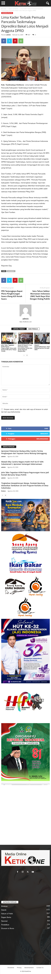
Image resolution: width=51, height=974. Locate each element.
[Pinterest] (15, 40)
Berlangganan (42, 439)
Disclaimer (11, 967)
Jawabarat (11, 271)
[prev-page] (24, 355)
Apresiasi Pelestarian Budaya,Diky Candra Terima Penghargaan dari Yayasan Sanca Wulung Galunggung (24, 452)
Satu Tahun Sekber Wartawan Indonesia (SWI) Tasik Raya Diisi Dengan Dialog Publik (40, 295)
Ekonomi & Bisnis (7, 928)
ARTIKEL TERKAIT (19, 329)
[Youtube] (33, 872)
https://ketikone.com (25, 321)
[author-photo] (25, 310)
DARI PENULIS (33, 329)
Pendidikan (5, 925)
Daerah (3, 910)
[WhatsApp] (20, 40)
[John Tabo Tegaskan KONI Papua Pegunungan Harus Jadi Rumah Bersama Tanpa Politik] (9, 338)
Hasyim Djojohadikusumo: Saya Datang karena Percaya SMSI (42, 347)
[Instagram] (23, 872)
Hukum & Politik (13, 8)
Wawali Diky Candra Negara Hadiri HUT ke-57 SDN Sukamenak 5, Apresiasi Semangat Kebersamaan (22, 463)
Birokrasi (4, 343)
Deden (3, 491)
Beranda (3, 8)
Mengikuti (44, 434)
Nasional (4, 921)
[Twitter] (9, 40)
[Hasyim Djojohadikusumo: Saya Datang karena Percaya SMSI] (42, 338)
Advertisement (29, 967)
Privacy (19, 967)
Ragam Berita (6, 917)
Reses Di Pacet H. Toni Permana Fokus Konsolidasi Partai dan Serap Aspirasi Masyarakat (25, 348)
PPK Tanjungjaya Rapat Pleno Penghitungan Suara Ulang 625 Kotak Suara (12, 295)
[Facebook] (3, 40)
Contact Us (40, 967)
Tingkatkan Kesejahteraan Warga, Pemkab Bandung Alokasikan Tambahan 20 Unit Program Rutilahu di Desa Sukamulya (24, 485)
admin (8, 35)
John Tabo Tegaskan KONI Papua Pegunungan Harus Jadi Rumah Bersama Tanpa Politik (8, 348)
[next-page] (27, 355)
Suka (46, 428)
